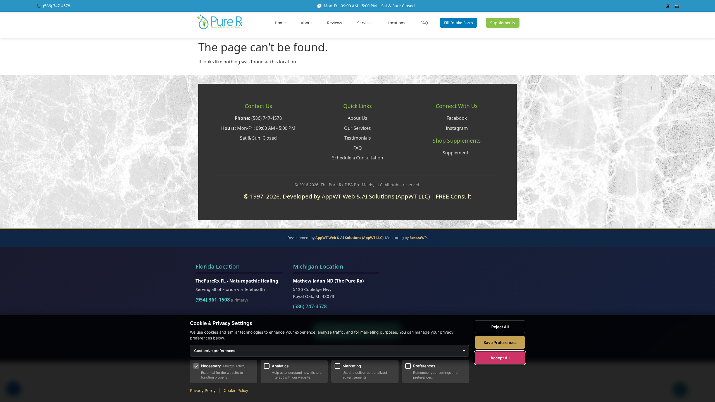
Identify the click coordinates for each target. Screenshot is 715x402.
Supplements (502, 22)
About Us (357, 118)
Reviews (334, 22)
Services (365, 22)
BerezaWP (418, 237)
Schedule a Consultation (357, 158)
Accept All (500, 357)
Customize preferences (329, 350)
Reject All (500, 326)
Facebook (457, 118)
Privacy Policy (203, 390)
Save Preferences (500, 342)
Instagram (457, 128)
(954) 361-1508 (213, 299)
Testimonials (357, 138)
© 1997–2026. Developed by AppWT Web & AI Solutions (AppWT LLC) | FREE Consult (357, 196)
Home (280, 22)
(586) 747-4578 (56, 5)
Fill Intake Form (458, 22)
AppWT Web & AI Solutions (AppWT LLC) (349, 237)
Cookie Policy (236, 390)
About (306, 22)
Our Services (357, 128)
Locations (396, 22)
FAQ (424, 22)
